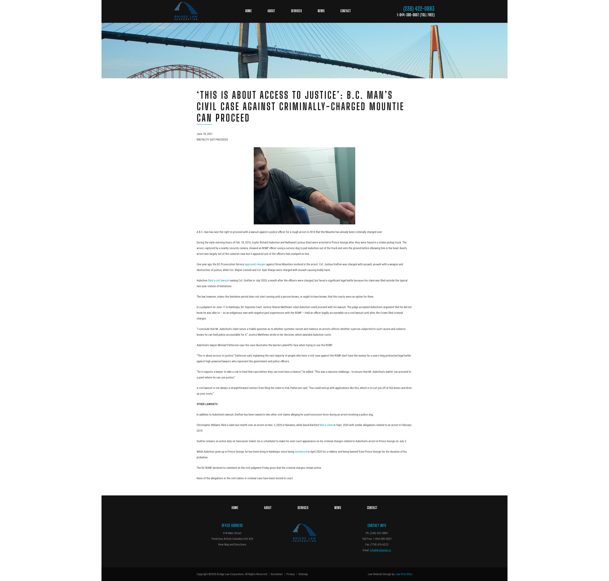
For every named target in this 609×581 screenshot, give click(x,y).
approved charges (255, 264)
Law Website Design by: (381, 574)
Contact (345, 11)
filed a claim (326, 425)
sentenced (301, 451)
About (271, 11)
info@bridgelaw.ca (380, 550)
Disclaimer (277, 574)
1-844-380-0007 (382, 538)
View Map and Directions (232, 544)
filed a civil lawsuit (218, 280)
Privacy (290, 574)
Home (248, 11)
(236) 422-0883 (419, 9)
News (321, 11)
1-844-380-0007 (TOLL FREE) (416, 15)
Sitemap (303, 574)
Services (296, 11)
